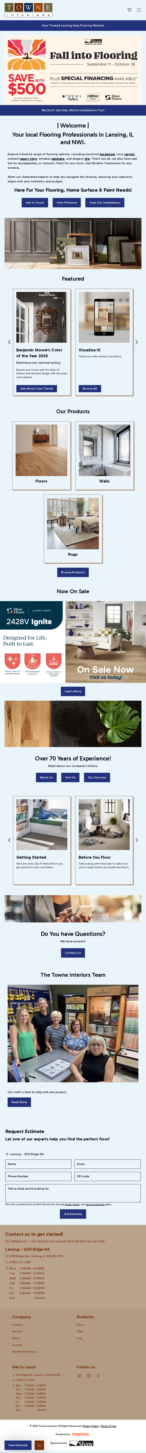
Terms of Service (95, 1181)
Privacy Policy (72, 1181)
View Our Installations (104, 179)
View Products (67, 179)
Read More (19, 1079)
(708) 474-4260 (20, 1239)
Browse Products (73, 549)
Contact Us (73, 929)
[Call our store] (39, 1445)
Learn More (73, 668)
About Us (46, 754)
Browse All (90, 365)
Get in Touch (35, 179)
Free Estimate (18, 1445)
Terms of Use (108, 1402)
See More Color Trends (36, 365)
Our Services (97, 754)
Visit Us (70, 754)
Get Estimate (73, 1190)
